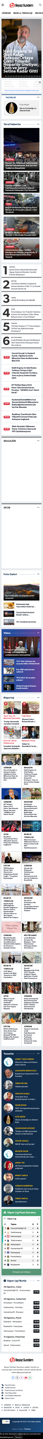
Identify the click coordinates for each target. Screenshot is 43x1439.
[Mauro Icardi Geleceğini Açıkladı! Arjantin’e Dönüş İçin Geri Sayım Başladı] (11, 988)
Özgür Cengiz (22, 1141)
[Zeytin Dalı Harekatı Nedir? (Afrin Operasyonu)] (9, 614)
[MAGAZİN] (38, 441)
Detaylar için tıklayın (21, 1272)
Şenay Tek (19, 1163)
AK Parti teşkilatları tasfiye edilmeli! (26, 1167)
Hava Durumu (10, 1385)
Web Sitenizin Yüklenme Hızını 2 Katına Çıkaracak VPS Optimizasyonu (24, 429)
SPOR (13, 309)
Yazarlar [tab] (11, 98)
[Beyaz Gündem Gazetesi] (21, 5)
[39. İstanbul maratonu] (9, 622)
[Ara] (40, 5)
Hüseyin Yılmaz (22, 1094)
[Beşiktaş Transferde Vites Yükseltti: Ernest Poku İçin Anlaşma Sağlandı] (11, 826)
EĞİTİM (13, 281)
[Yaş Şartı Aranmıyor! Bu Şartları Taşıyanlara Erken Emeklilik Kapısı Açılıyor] (31, 890)
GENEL (13, 297)
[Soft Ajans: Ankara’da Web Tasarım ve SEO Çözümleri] (11, 957)
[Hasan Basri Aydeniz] (12, 108)
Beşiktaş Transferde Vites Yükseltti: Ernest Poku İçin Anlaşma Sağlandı (24, 416)
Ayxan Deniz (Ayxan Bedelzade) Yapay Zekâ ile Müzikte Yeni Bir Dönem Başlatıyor (23, 272)
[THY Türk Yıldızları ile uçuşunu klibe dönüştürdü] (9, 663)
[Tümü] (38, 124)
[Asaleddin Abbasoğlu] (8, 1073)
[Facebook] (13, 1378)
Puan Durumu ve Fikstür (14, 1390)
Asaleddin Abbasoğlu (26, 1071)
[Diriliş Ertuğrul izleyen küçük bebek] (9, 687)
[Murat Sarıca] (8, 1177)
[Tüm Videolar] (38, 633)
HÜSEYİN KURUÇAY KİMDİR (23, 300)
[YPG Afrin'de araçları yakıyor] (9, 679)
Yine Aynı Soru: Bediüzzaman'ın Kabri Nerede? (25, 1098)
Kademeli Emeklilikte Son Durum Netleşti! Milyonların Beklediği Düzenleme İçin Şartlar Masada (30, 810)
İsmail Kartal (21, 1198)
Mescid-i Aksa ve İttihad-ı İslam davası (26, 1063)
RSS (6, 1422)
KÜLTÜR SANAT (16, 337)
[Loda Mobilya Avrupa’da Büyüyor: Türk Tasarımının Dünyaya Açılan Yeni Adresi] (31, 927)
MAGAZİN (10, 441)
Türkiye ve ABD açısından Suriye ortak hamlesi (27, 109)
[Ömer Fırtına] (8, 1085)
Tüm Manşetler (11, 1393)
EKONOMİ (28, 802)
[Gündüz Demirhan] (8, 1189)
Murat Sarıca (21, 1175)
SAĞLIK (26, 1407)
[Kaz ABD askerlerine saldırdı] (9, 671)
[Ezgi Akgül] (8, 1120)
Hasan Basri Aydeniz (28, 105)
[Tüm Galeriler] (38, 574)
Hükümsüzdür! (21, 1087)
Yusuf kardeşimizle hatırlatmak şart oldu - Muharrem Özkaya (25, 1155)
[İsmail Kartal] (8, 1200)
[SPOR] (38, 508)
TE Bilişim (27, 1429)
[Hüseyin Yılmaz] (8, 1096)
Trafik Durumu (10, 1388)
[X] (17, 1378)
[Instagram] (22, 1378)
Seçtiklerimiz (21, 1202)
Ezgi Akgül (20, 1117)
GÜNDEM (6, 13)
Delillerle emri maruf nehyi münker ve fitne (26, 1190)
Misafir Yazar (21, 1151)
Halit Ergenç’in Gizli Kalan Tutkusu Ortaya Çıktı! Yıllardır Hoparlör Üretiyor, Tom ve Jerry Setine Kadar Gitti (25, 373)
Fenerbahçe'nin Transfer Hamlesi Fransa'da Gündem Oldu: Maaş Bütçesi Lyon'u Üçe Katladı (25, 314)
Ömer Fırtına (21, 1083)
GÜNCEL (12, 267)
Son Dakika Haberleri (13, 1396)
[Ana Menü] (3, 5)
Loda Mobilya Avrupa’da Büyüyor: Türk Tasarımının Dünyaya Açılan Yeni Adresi (25, 342)
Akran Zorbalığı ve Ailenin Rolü (26, 1121)
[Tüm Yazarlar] (38, 98)
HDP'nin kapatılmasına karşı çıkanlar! (27, 1109)
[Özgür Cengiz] (8, 1143)
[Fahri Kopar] (8, 1108)
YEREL (33, 1410)
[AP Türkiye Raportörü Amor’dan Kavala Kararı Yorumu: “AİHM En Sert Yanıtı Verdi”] (11, 794)
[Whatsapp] (30, 1378)
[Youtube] (26, 1378)
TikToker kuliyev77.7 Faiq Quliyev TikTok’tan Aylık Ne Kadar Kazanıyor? (25, 328)
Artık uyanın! (20, 1179)
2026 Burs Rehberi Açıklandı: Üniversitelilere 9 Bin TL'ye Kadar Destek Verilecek (25, 286)
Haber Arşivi (9, 1398)
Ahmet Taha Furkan (24, 1059)
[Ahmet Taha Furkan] (8, 1062)
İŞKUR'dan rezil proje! (24, 1144)
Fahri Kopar (20, 1105)
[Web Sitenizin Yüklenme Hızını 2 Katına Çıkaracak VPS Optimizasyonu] (31, 826)
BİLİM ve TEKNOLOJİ (22, 13)
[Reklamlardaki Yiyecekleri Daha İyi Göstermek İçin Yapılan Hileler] (9, 606)
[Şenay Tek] (8, 1166)
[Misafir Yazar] (8, 1154)
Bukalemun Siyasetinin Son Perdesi (27, 1075)
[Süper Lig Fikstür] (38, 1281)
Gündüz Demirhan (24, 1186)
